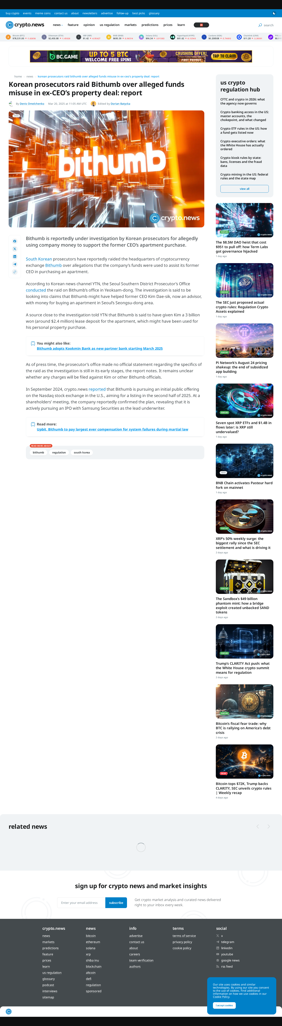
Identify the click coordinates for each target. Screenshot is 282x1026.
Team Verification (141, 960)
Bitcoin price (21, 37)
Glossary (154, 13)
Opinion (89, 25)
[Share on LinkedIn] (15, 256)
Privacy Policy (182, 942)
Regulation (59, 452)
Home (18, 76)
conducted (36, 290)
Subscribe (116, 903)
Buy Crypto (12, 13)
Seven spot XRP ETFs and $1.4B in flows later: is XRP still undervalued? (243, 427)
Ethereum (93, 942)
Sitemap (48, 997)
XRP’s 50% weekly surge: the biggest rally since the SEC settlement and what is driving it (243, 543)
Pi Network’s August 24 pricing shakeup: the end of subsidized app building (242, 367)
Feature (73, 25)
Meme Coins (42, 13)
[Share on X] (15, 249)
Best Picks (138, 13)
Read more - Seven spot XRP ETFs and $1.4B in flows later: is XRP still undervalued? (244, 401)
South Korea (82, 452)
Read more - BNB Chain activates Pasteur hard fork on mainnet (244, 461)
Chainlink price (249, 37)
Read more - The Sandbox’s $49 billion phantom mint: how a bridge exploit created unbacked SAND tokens (244, 576)
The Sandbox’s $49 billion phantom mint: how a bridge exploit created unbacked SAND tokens (242, 605)
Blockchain (93, 966)
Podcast (48, 985)
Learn (181, 25)
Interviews (49, 991)
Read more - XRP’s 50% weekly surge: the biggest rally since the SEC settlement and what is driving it (244, 516)
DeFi (89, 979)
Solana (90, 948)
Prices (167, 25)
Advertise (107, 13)
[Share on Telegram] (15, 264)
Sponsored (93, 991)
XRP (88, 954)
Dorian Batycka (120, 103)
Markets (131, 25)
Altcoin (91, 972)
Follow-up (123, 13)
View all (244, 189)
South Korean (39, 259)
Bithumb (53, 265)
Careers (134, 954)
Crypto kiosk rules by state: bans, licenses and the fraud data (241, 162)
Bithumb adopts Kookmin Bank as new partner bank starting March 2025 (100, 348)
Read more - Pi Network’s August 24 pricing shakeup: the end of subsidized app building (244, 340)
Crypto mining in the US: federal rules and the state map (244, 176)
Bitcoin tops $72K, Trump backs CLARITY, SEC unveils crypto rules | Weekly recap (243, 788)
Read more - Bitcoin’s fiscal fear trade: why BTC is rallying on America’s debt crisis (244, 701)
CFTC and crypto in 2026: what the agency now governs (242, 101)
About (75, 13)
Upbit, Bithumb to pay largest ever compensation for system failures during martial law (112, 429)
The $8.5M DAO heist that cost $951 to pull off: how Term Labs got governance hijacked (242, 247)
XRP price (88, 37)
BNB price (119, 37)
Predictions (150, 25)
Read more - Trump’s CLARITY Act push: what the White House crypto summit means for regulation (244, 641)
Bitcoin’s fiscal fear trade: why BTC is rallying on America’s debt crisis (243, 728)
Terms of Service (184, 936)
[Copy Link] (15, 272)
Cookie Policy (182, 948)
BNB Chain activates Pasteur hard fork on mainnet (244, 485)
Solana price (152, 37)
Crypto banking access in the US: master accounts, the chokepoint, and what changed (244, 116)
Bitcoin (91, 936)
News (57, 25)
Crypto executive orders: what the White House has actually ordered (242, 145)
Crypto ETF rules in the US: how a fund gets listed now (243, 130)
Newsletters (89, 13)
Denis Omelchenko (32, 103)
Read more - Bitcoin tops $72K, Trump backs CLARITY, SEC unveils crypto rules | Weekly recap (244, 761)
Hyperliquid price (183, 37)
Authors (135, 966)
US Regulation (110, 25)
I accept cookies (224, 1005)
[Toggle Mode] (274, 13)
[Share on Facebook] (15, 241)
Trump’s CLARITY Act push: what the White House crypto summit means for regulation (243, 668)
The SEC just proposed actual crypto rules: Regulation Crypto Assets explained (242, 307)
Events (27, 13)
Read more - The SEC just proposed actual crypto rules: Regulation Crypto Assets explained (244, 280)
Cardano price (216, 37)
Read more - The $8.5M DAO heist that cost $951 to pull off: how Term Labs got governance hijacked (244, 220)
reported (97, 389)
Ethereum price (56, 37)
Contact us (60, 13)
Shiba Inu (92, 960)
